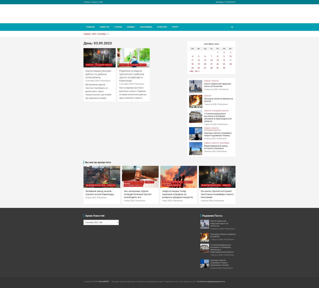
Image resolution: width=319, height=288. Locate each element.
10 (231, 56)
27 (205, 68)
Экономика (146, 27)
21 (211, 64)
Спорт (175, 27)
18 (193, 64)
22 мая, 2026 (90, 198)
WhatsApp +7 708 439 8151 (226, 2)
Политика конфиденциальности (211, 281)
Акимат (131, 27)
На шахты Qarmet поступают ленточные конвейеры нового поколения (217, 194)
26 (199, 68)
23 (224, 64)
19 (199, 64)
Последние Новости (103, 65)
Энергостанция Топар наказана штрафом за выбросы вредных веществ (177, 194)
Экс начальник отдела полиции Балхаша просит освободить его (138, 194)
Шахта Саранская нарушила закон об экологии (217, 84)
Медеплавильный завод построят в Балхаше (216, 147)
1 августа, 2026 (210, 104)
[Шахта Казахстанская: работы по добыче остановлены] (99, 57)
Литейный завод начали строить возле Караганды (99, 193)
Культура (162, 27)
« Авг (191, 71)
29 (218, 68)
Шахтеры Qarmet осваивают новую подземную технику (218, 134)
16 (224, 60)
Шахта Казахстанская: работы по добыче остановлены (98, 74)
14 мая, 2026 (129, 201)
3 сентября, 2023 (92, 81)
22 (218, 64)
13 (205, 60)
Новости (104, 27)
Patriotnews (105, 81)
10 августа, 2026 (211, 89)
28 (211, 68)
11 (193, 60)
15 (218, 60)
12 (199, 60)
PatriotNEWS (97, 12)
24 (231, 64)
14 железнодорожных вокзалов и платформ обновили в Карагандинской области (218, 117)
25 (193, 68)
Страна (118, 27)
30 (224, 68)
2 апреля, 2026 (207, 201)
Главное (90, 27)
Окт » (197, 71)
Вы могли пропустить (95, 185)
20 (205, 64)
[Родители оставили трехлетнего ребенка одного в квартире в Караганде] (133, 57)
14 (211, 60)
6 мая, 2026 (167, 201)
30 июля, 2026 (210, 139)
